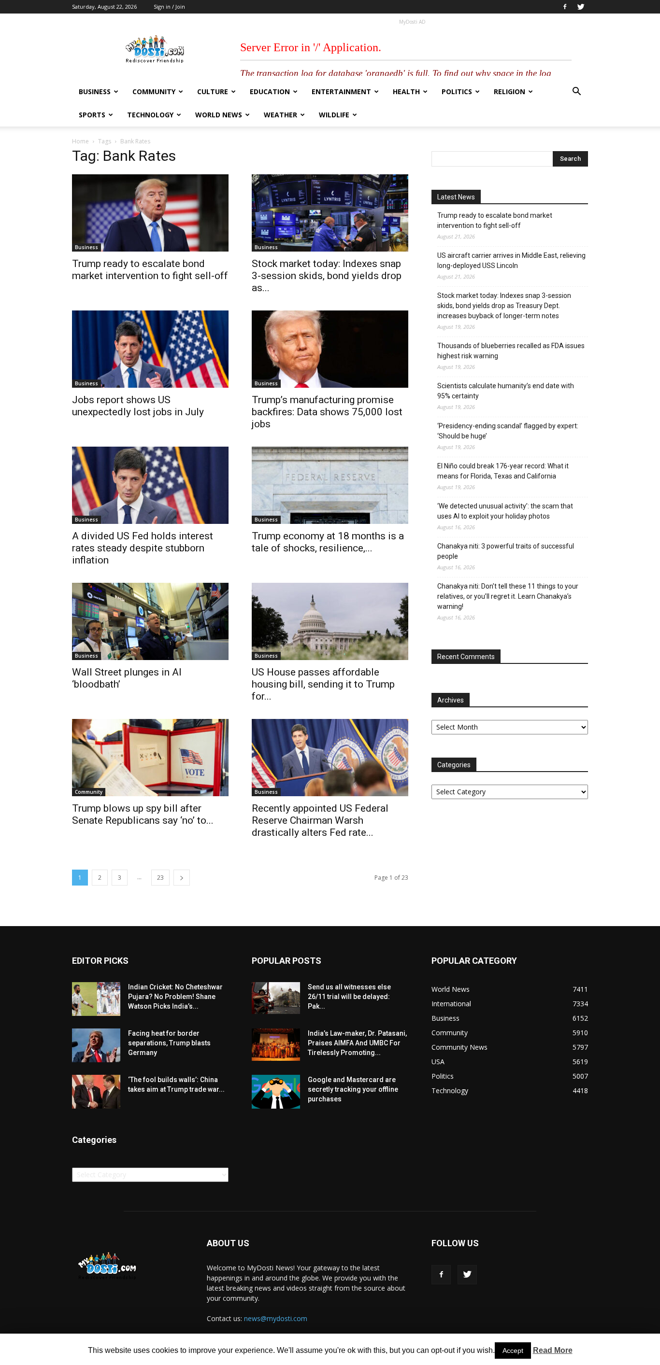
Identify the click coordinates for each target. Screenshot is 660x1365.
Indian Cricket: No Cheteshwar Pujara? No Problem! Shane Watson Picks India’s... (175, 996)
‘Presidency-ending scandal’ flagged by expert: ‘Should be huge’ (507, 431)
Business (95, 91)
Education (270, 91)
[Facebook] (565, 7)
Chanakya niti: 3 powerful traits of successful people (505, 551)
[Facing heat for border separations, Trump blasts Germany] (96, 1045)
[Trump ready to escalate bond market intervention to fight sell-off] (150, 213)
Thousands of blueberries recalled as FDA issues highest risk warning (511, 351)
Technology (150, 114)
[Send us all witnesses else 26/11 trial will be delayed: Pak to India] (276, 998)
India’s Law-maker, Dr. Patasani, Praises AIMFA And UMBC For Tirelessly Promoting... (357, 1042)
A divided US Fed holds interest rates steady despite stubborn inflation (142, 548)
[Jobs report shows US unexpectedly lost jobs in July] (150, 349)
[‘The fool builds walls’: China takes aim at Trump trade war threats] (96, 1092)
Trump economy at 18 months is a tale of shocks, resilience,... (328, 542)
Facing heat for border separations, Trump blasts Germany (169, 1042)
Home (80, 141)
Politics (457, 91)
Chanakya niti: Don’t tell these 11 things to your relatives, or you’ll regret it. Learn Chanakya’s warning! (507, 596)
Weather (280, 114)
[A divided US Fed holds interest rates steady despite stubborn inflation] (150, 485)
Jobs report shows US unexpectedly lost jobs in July (138, 406)
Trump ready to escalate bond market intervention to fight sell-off (150, 269)
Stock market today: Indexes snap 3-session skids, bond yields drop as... (327, 276)
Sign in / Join (169, 6)
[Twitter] (581, 7)
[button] (576, 92)
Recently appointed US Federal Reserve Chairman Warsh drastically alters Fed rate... (320, 820)
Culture (212, 91)
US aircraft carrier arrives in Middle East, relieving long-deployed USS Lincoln (511, 260)
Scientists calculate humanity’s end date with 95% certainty (505, 391)
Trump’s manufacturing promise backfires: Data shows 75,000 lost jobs (327, 412)
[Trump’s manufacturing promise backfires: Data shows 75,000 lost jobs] (330, 349)
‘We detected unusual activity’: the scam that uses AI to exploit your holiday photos (505, 511)
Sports (92, 114)
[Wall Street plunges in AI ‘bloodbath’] (150, 621)
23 (160, 877)
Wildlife (334, 114)
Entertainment (341, 91)
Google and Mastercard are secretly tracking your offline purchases (353, 1089)
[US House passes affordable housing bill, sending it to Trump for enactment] (330, 621)
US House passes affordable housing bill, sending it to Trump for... (323, 684)
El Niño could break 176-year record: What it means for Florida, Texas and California (503, 471)
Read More (553, 1350)
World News (218, 114)
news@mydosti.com (275, 1318)
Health (406, 91)
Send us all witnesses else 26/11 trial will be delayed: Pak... (349, 996)
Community (153, 91)
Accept (512, 1350)
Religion (509, 91)
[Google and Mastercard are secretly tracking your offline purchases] (276, 1092)
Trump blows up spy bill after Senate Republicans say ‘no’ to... (143, 814)
